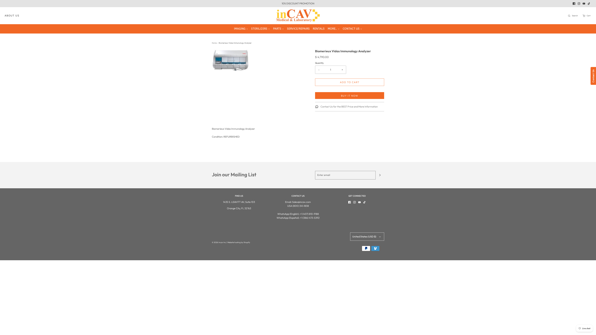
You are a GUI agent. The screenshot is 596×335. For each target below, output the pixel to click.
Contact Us (593, 76)
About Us (12, 15)
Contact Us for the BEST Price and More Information (349, 106)
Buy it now (349, 95)
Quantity (319, 63)
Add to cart (349, 82)
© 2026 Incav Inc (219, 242)
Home (214, 43)
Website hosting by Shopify (238, 242)
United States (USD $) (364, 236)
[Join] (380, 175)
